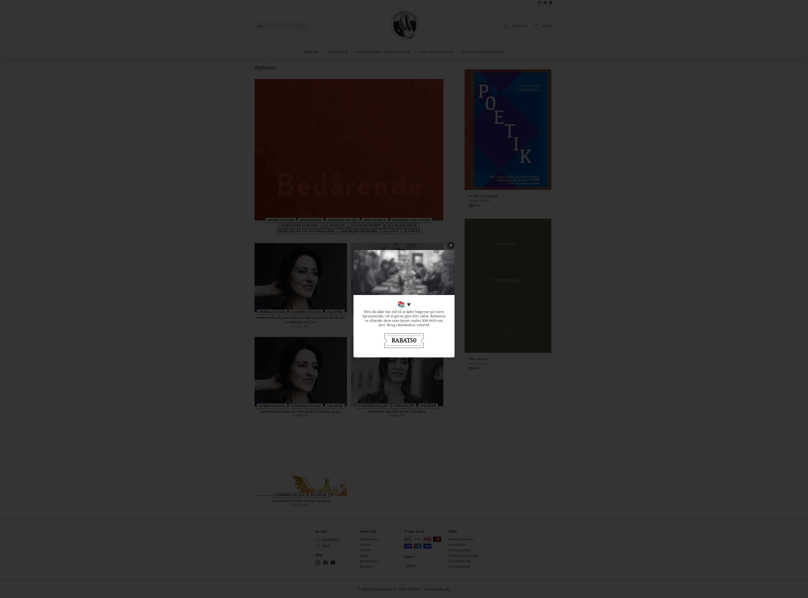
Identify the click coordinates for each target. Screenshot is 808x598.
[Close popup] (450, 245)
